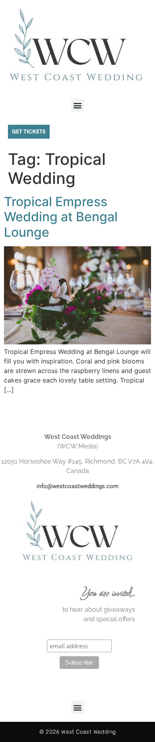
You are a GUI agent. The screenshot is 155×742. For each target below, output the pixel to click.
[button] (77, 105)
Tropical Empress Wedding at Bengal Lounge (61, 217)
